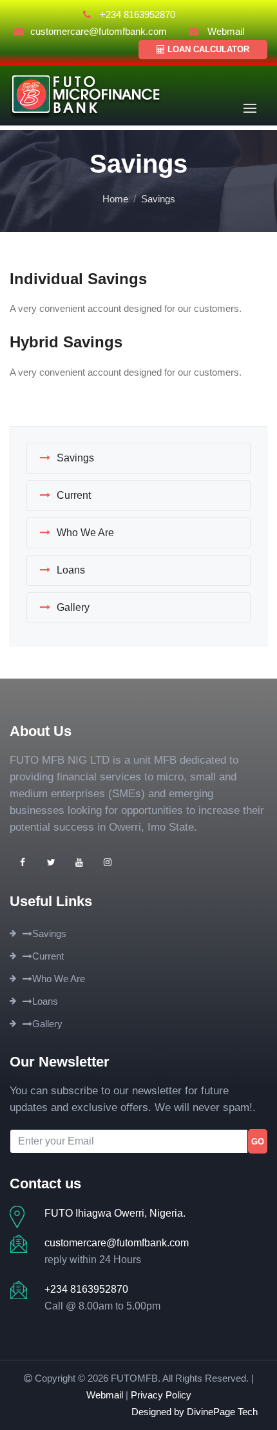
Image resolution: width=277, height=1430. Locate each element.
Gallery (73, 607)
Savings (75, 457)
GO (257, 1141)
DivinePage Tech (222, 1411)
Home (115, 198)
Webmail (224, 31)
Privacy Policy (161, 1394)
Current (74, 495)
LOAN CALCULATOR (207, 49)
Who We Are (85, 532)
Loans (71, 570)
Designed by (159, 1411)
